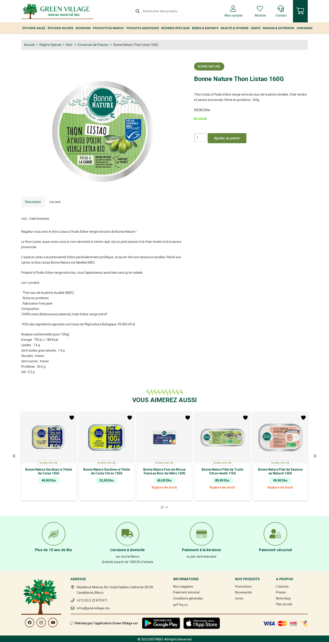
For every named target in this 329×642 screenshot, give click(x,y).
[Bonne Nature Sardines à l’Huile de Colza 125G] (48, 437)
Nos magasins (183, 586)
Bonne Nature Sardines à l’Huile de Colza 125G (48, 471)
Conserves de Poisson (93, 45)
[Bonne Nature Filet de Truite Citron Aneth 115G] (222, 437)
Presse (281, 592)
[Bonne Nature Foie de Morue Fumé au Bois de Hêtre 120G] (164, 437)
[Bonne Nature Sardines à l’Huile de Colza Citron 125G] (106, 437)
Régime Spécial (50, 45)
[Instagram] (41, 622)
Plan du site (284, 604)
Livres (239, 598)
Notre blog (283, 598)
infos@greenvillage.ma (93, 608)
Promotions (243, 586)
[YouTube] (53, 622)
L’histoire (282, 586)
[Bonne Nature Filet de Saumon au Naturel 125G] (280, 437)
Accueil (29, 45)
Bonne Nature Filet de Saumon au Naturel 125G (280, 471)
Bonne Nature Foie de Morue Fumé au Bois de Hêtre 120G (164, 471)
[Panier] (300, 11)
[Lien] (57, 11)
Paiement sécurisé (186, 592)
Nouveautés (243, 592)
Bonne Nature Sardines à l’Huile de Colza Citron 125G (106, 471)
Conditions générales (188, 598)
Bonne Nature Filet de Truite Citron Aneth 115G (222, 471)
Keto (69, 45)
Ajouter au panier (227, 138)
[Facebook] (29, 622)
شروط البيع (180, 604)
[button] (178, 68)
